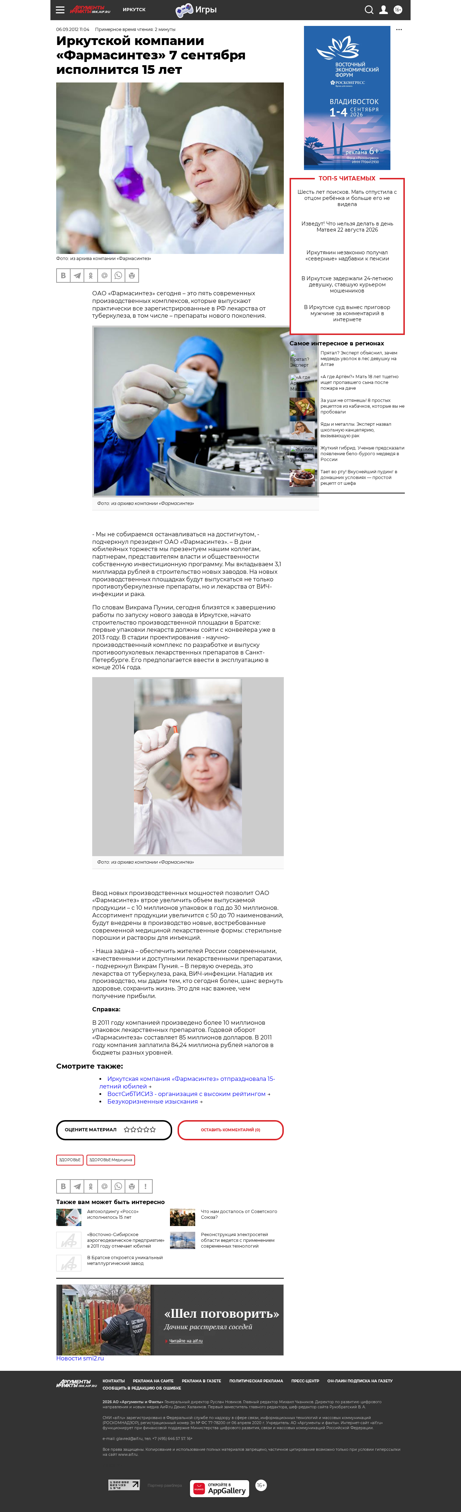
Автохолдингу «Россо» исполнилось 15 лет (113, 1214)
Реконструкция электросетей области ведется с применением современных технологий (237, 1240)
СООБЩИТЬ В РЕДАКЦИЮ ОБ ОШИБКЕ (142, 1388)
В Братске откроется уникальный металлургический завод (125, 1260)
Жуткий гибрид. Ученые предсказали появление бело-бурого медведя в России (362, 453)
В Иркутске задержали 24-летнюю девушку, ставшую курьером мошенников (347, 285)
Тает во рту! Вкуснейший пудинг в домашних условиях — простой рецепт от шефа (359, 477)
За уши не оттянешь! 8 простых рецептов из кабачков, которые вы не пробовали (362, 406)
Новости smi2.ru (80, 1358)
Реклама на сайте (153, 1381)
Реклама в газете (201, 1381)
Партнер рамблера (165, 1485)
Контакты (114, 1381)
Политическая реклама (256, 1381)
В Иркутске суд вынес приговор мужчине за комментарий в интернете (347, 313)
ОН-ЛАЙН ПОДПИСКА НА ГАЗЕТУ (360, 1381)
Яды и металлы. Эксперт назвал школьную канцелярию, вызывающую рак (356, 429)
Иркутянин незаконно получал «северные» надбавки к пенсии (347, 256)
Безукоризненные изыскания (152, 1101)
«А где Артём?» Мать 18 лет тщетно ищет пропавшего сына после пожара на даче (360, 382)
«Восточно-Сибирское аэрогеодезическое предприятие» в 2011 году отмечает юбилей (126, 1240)
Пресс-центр (305, 1381)
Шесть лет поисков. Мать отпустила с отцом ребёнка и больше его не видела (347, 198)
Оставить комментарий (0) (230, 1130)
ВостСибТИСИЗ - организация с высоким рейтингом (186, 1094)
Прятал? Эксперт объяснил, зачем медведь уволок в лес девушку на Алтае (359, 358)
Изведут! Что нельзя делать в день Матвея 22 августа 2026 (347, 227)
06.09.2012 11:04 (72, 29)
